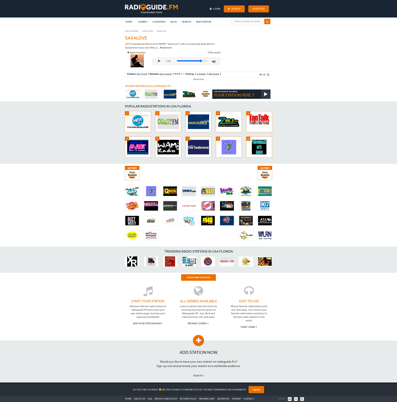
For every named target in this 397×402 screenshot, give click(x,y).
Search (186, 21)
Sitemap (236, 398)
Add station (203, 21)
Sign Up (236, 8)
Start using (248, 327)
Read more (166, 47)
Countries (159, 21)
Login (216, 8)
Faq (149, 398)
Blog (174, 21)
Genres (142, 21)
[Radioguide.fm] (151, 8)
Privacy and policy (166, 398)
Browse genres (197, 323)
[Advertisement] (248, 48)
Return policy (188, 398)
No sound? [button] (215, 52)
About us (139, 398)
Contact (248, 398)
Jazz (161, 74)
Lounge (168, 74)
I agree (256, 389)
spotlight (132, 168)
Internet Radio (131, 31)
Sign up (197, 375)
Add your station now (147, 323)
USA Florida (147, 31)
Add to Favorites (137, 52)
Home (130, 21)
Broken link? (207, 398)
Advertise (258, 8)
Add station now (199, 352)
